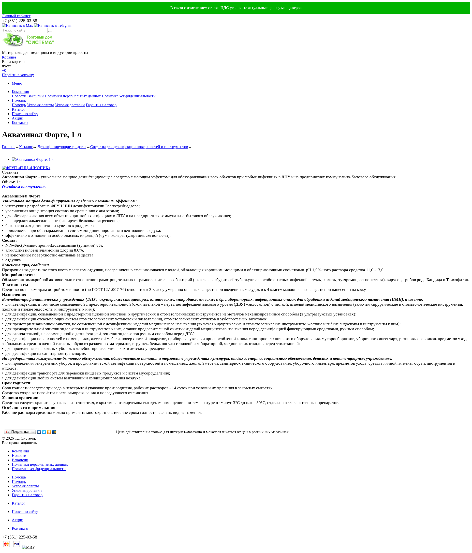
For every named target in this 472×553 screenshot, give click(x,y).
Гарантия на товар (101, 105)
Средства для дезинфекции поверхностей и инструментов (139, 147)
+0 (4, 70)
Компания (20, 92)
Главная (8, 147)
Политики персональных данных (73, 96)
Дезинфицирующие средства (62, 147)
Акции (17, 118)
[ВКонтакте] (39, 432)
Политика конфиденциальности (129, 96)
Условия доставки (70, 105)
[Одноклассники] (49, 432)
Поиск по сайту (25, 114)
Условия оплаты (40, 105)
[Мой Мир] (54, 432)
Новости (19, 96)
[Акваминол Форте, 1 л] (33, 159)
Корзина (9, 57)
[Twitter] (44, 432)
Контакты (20, 122)
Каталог (18, 109)
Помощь (19, 100)
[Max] (17, 25)
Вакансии (35, 96)
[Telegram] (53, 25)
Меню (17, 83)
